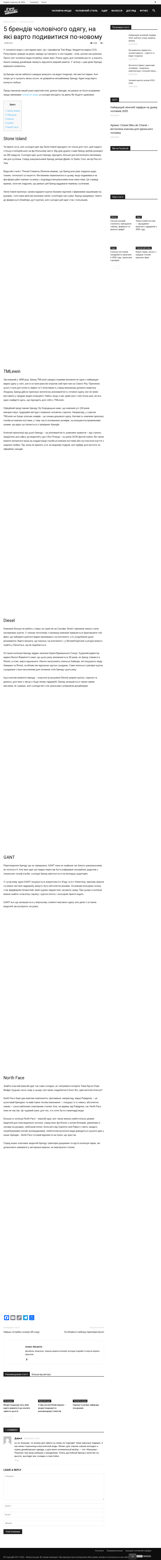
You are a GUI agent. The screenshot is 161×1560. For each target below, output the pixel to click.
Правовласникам (115, 1550)
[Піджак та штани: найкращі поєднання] (88, 1391)
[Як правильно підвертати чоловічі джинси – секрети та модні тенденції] (118, 54)
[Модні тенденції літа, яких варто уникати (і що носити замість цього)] (19, 1391)
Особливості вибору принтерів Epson (84, 1332)
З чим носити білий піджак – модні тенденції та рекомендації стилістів (52, 1408)
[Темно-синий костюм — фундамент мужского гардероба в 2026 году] (147, 210)
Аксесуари (8, 1401)
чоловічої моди (30, 94)
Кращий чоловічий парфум (138, 1550)
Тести (43, 2)
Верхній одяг (44, 1401)
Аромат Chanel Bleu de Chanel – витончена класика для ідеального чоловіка (131, 129)
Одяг (104, 10)
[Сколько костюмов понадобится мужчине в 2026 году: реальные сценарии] (121, 241)
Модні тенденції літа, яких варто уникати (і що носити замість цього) (16, 1408)
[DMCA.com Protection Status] (144, 1557)
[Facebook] (155, 2)
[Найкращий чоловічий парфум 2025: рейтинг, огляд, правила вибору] (118, 39)
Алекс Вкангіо (33, 1346)
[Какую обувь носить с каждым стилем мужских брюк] (147, 241)
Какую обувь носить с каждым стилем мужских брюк (146, 255)
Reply (16, 1460)
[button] (154, 10)
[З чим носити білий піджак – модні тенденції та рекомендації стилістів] (53, 1391)
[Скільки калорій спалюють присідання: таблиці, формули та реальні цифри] (121, 210)
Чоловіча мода (62, 10)
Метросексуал (10, 21)
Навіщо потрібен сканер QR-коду (21, 1332)
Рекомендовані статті (16, 1374)
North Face (12, 127)
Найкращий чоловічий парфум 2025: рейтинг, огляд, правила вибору (142, 38)
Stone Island (12, 110)
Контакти (34, 2)
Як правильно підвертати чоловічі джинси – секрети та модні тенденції (141, 53)
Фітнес (144, 10)
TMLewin (11, 115)
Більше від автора (41, 1374)
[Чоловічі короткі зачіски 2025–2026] (118, 84)
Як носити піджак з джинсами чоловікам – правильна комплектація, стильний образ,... (143, 68)
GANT (9, 123)
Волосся (116, 10)
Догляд (131, 10)
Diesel (9, 119)
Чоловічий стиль (86, 10)
